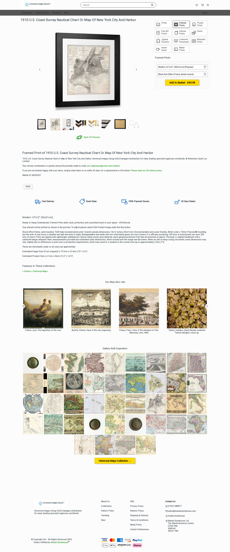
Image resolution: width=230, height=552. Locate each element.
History (27, 271)
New (66, 12)
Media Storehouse (59, 542)
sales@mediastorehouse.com (182, 511)
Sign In (205, 12)
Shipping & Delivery (139, 515)
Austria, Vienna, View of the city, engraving (91, 330)
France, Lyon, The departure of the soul (43, 330)
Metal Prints (136, 524)
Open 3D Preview (91, 137)
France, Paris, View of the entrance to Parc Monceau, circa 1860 (139, 331)
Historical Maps (40, 271)
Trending (56, 12)
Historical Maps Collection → (115, 460)
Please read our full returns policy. (146, 170)
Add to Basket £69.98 (182, 82)
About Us (105, 501)
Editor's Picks (42, 12)
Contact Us (170, 501)
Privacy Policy (136, 506)
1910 (27, 186)
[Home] (37, 7)
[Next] (136, 69)
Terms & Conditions (139, 520)
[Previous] (39, 69)
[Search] (152, 5)
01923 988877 (175, 506)
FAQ (132, 501)
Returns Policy (137, 510)
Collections (27, 12)
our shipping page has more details (103, 166)
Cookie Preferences (139, 529)
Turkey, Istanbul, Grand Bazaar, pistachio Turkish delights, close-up (187, 331)
